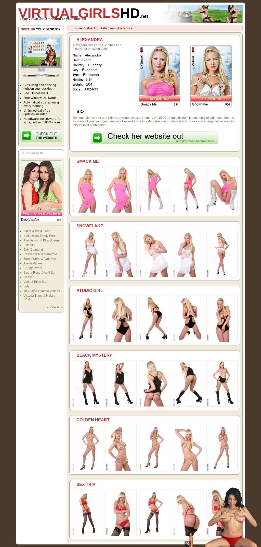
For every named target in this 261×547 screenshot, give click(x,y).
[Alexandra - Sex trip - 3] (154, 535)
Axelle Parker (32, 263)
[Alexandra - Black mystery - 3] (154, 406)
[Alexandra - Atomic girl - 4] (188, 341)
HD (83, 13)
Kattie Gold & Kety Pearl (40, 236)
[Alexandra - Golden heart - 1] (87, 470)
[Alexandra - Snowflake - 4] (188, 276)
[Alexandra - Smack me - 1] (87, 212)
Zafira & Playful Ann (36, 231)
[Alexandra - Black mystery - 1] (87, 406)
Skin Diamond (33, 249)
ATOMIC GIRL (89, 290)
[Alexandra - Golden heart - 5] (222, 470)
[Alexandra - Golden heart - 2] (121, 470)
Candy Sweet (32, 268)
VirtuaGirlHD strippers (99, 28)
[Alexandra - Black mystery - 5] (222, 406)
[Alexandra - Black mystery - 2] (121, 406)
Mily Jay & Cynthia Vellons (41, 291)
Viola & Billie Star (35, 282)
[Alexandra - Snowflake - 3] (154, 276)
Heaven (28, 277)
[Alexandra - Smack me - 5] (222, 212)
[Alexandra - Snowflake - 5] (222, 276)
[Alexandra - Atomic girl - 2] (121, 341)
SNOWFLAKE (89, 226)
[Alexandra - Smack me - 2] (121, 212)
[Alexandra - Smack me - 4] (188, 212)
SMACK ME (87, 161)
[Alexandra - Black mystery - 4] (188, 406)
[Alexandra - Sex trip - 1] (87, 535)
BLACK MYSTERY (94, 355)
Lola (26, 286)
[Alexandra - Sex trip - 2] (121, 535)
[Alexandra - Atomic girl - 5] (222, 341)
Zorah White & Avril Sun (39, 259)
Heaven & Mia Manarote (40, 254)
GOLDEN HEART (93, 420)
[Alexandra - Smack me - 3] (154, 212)
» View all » (55, 307)
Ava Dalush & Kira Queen (41, 240)
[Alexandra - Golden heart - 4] (188, 470)
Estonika (29, 245)
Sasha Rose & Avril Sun (39, 272)
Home (77, 28)
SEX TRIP (85, 484)
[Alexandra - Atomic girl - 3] (154, 341)
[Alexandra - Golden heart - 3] (154, 470)
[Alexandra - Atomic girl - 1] (87, 341)
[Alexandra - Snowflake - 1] (87, 276)
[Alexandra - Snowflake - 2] (121, 276)
